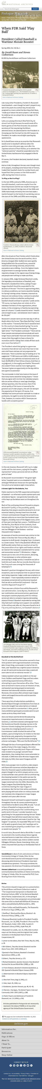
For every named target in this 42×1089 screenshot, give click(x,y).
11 (28, 708)
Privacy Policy (25, 1073)
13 (32, 729)
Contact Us (7, 1073)
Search (35, 9)
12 (9, 722)
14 (39, 741)
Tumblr (21, 1065)
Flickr (31, 1065)
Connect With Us (21, 1062)
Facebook (10, 1065)
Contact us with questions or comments (14, 1019)
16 (20, 829)
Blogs (28, 1065)
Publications (11, 18)
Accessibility (16, 1073)
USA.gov (30, 1076)
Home (3, 18)
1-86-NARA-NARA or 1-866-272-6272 (21, 1081)
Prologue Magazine (22, 18)
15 (7, 761)
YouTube (24, 1065)
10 (31, 672)
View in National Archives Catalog (12, 97)
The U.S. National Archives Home (17, 3)
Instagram (17, 1065)
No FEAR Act (23, 1076)
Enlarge (37, 90)
